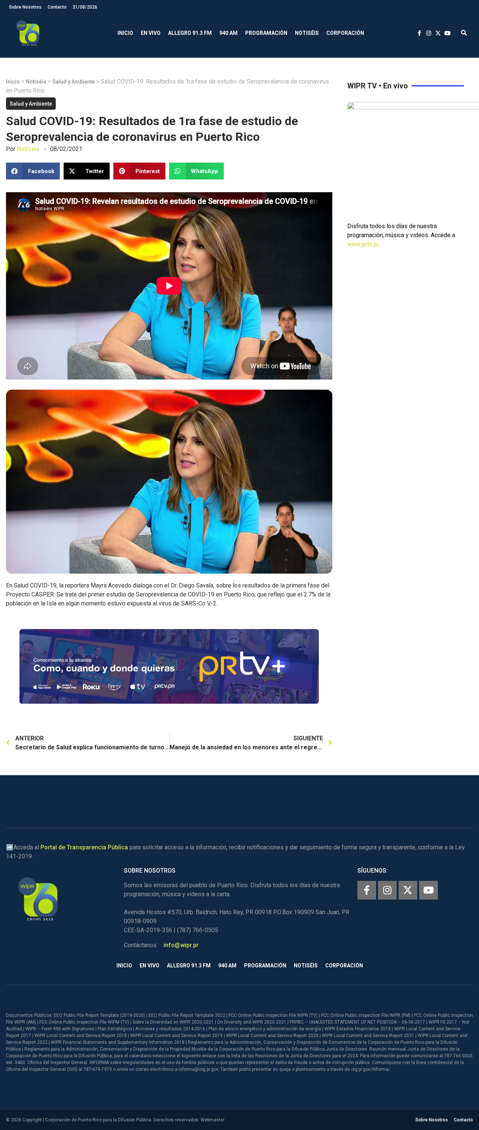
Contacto (57, 7)
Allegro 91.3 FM (190, 33)
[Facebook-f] (366, 890)
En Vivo (151, 33)
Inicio (125, 33)
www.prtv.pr (363, 244)
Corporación (345, 33)
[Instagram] (387, 890)
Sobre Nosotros (25, 7)
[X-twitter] (408, 890)
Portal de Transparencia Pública (84, 847)
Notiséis (307, 33)
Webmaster (213, 1120)
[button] (464, 33)
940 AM (228, 33)
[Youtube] (428, 890)
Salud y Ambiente (73, 82)
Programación (266, 33)
